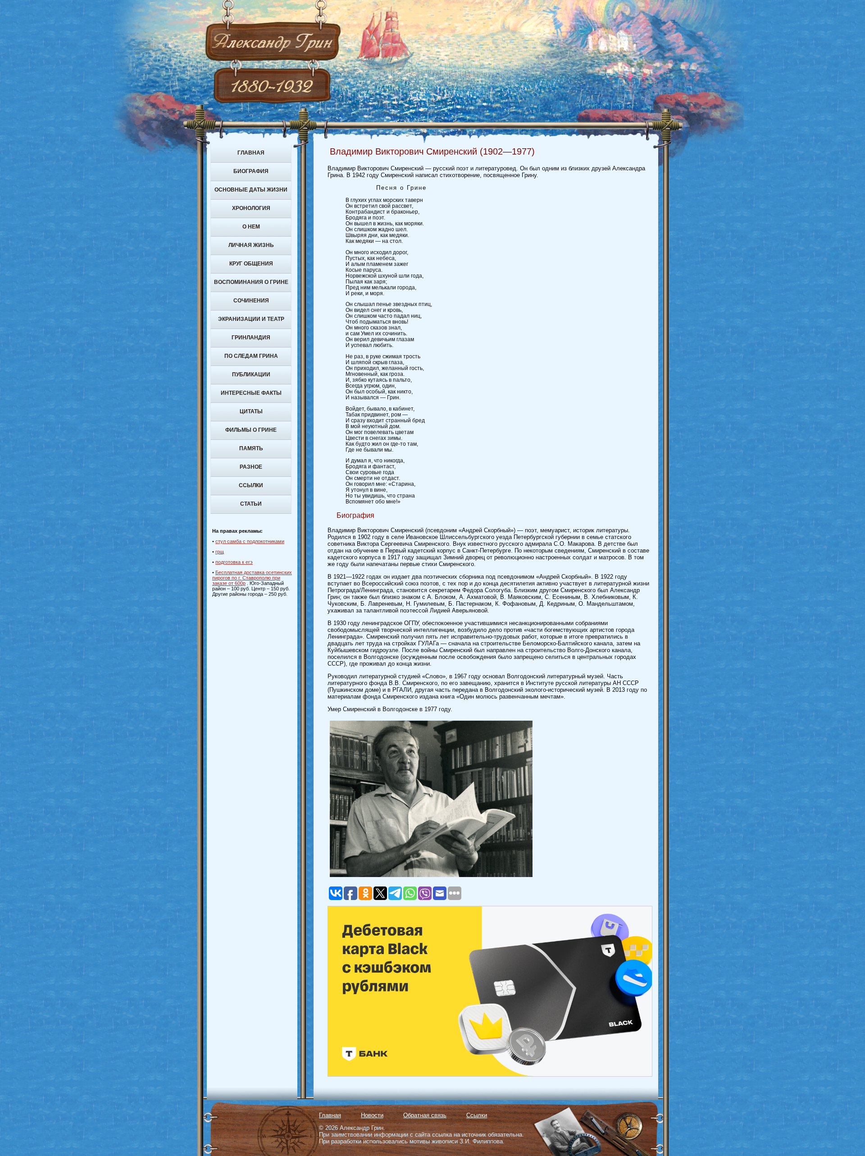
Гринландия (251, 337)
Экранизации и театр (251, 319)
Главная (250, 153)
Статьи (251, 504)
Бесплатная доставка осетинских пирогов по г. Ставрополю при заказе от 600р (252, 578)
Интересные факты (251, 393)
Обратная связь (424, 1115)
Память (251, 448)
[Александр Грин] (432, 76)
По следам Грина (251, 356)
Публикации (251, 374)
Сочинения (251, 300)
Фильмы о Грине (251, 430)
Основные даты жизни (250, 190)
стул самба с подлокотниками (249, 541)
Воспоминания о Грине (251, 282)
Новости (372, 1115)
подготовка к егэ (234, 562)
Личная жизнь (251, 245)
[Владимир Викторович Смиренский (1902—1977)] (431, 877)
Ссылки (251, 485)
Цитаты (251, 411)
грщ (219, 551)
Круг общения (251, 263)
